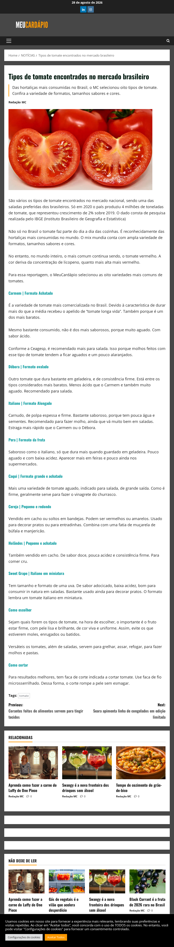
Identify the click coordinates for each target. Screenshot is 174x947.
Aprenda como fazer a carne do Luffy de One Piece (32, 787)
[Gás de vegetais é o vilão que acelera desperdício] (67, 881)
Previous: (45, 711)
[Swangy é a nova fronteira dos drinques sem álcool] (87, 762)
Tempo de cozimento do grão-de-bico (139, 787)
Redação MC (17, 102)
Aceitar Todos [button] (56, 937)
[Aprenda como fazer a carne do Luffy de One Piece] (33, 762)
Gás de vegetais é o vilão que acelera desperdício (64, 904)
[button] (8, 40)
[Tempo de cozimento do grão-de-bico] (141, 762)
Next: (129, 711)
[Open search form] (168, 41)
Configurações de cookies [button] (24, 937)
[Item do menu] (83, 9)
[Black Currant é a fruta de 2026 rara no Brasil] (147, 881)
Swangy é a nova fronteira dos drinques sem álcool (85, 787)
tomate (24, 696)
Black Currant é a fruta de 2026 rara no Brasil (147, 901)
